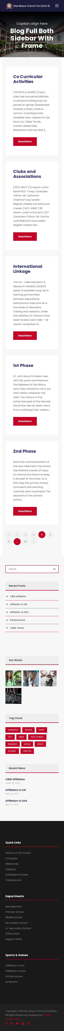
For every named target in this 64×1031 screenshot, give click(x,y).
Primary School (14, 912)
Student (12, 751)
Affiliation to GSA (19, 612)
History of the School (18, 853)
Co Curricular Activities (28, 79)
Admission (13, 730)
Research (12, 744)
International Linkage (27, 269)
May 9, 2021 (11, 793)
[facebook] (6, 1023)
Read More (25, 141)
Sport (40, 744)
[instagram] (28, 1023)
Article (28, 730)
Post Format (37, 737)
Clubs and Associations (27, 174)
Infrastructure (17, 620)
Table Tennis (17, 627)
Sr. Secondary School (18, 928)
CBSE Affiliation (18, 596)
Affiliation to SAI (18, 604)
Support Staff (13, 939)
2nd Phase (24, 451)
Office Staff (12, 933)
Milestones (11, 864)
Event (41, 730)
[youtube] (23, 1023)
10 (25, 541)
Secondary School (16, 923)
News (21, 737)
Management (13, 906)
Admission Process (16, 874)
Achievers (11, 982)
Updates (27, 751)
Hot (10, 737)
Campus (10, 869)
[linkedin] (11, 1023)
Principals (11, 858)
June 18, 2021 (12, 783)
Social (27, 744)
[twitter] (17, 1023)
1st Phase (23, 365)
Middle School (13, 917)
